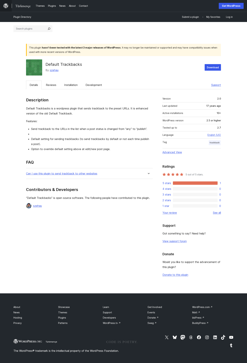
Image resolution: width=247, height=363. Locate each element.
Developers (109, 317)
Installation (71, 85)
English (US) (214, 134)
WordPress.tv (112, 323)
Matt (196, 312)
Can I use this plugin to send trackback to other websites (61, 173)
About (16, 307)
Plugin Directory (22, 16)
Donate (153, 317)
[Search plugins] (49, 28)
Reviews (51, 85)
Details (34, 85)
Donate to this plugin (175, 274)
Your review (169, 212)
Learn (106, 307)
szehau (54, 70)
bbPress (198, 317)
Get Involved (155, 307)
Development (94, 85)
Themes (62, 312)
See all (217, 212)
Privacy (17, 323)
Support (216, 85)
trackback (215, 142)
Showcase (64, 307)
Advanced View (172, 152)
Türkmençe (51, 341)
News (16, 312)
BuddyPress (200, 323)
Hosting (17, 317)
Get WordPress (231, 5)
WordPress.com (202, 307)
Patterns (63, 323)
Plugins (62, 317)
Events (151, 312)
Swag (152, 323)
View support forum (174, 241)
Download (213, 67)
